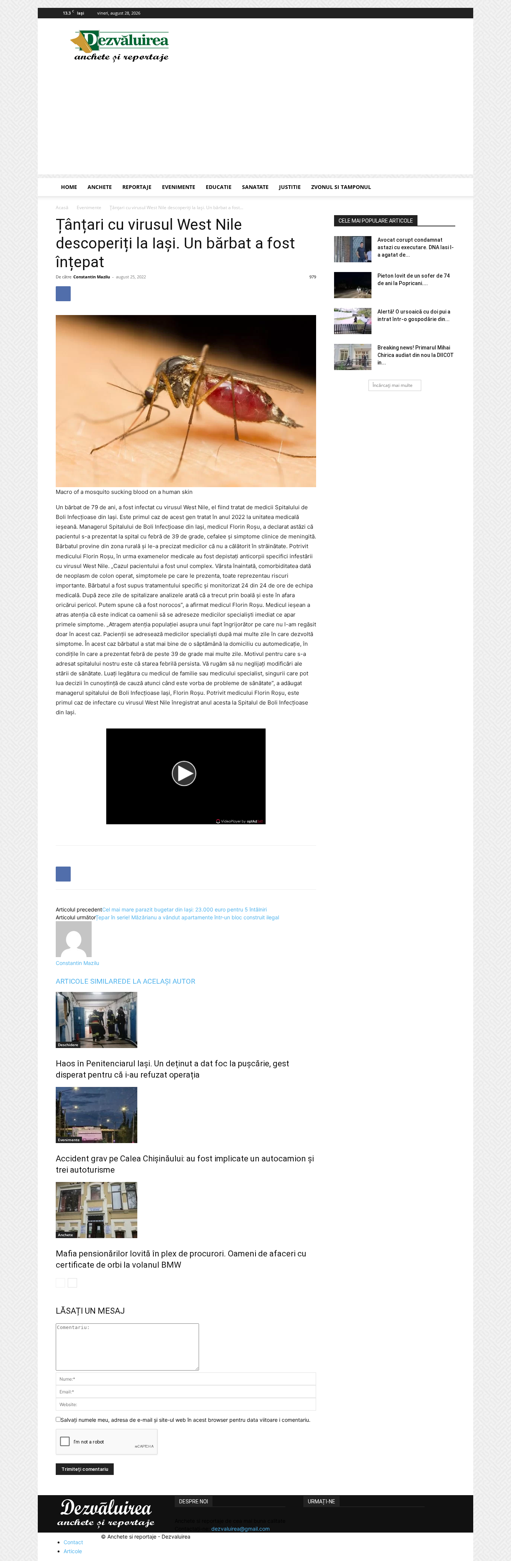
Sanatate (255, 186)
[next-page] (72, 1282)
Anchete (100, 186)
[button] (446, 187)
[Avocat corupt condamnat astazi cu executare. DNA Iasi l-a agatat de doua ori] (352, 249)
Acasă (62, 207)
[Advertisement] (255, 122)
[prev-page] (60, 1282)
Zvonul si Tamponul (341, 186)
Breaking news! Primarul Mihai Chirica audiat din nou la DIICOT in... (415, 355)
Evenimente (178, 186)
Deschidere (68, 1044)
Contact (73, 1542)
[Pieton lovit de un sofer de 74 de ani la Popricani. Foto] (352, 285)
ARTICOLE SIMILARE (89, 981)
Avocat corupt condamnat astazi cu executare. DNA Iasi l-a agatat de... (415, 247)
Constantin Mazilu (91, 276)
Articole (73, 1551)
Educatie (219, 186)
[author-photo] (74, 955)
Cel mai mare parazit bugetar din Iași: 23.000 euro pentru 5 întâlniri (184, 909)
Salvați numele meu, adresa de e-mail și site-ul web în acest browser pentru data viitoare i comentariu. (185, 1420)
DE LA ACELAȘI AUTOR (158, 981)
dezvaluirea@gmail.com (240, 1528)
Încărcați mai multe (393, 385)
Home (69, 186)
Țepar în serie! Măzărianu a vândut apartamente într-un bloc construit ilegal (187, 917)
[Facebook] (449, 13)
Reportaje (137, 186)
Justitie (290, 186)
